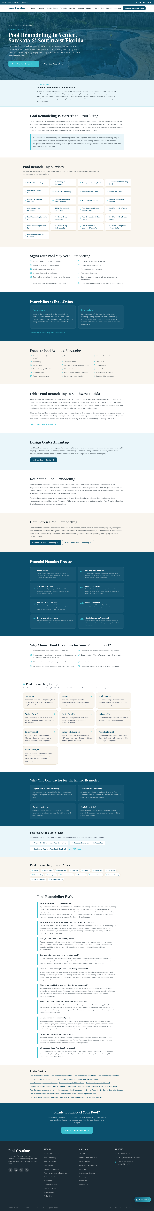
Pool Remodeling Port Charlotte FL (117, 227)
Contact (117, 8)
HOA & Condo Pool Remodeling (62, 209)
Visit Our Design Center (54, 64)
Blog (102, 8)
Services (41, 8)
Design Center (52, 8)
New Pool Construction (60, 1090)
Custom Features (50, 1184)
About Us (82, 1154)
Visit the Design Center (42, 460)
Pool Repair (113, 1086)
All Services (48, 1196)
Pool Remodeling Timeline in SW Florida (44, 1094)
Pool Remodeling (50, 1158)
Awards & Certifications (88, 1165)
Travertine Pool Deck (90, 192)
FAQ (96, 8)
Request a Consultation (134, 8)
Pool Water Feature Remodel (34, 200)
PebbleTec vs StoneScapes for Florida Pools (46, 1097)
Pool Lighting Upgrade (90, 200)
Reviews (109, 8)
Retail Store (48, 1181)
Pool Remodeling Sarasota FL (37, 218)
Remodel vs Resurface (100, 1086)
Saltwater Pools (90, 1090)
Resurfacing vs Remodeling (60, 183)
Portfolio (63, 8)
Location (81, 8)
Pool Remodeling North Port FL (118, 218)
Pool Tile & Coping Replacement (34, 192)
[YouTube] (21, 1170)
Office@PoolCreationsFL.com (129, 1158)
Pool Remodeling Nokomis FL (36, 227)
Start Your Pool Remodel (22, 64)
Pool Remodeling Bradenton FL (61, 218)
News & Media (84, 1161)
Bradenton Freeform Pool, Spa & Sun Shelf (50, 849)
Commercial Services (87, 1173)
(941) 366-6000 (145, 2)
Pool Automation (76, 1090)
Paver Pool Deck (115, 192)
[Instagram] (16, 1170)
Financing (72, 8)
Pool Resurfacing (84, 1086)
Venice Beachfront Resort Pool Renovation (50, 843)
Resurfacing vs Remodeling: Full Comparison (46, 333)
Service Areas (84, 1181)
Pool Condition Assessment (40, 1090)
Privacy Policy (114, 1208)
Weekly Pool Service (51, 1169)
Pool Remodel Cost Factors (116, 200)
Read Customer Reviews (88, 1158)
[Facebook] (10, 1170)
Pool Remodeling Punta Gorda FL (36, 235)
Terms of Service (126, 1208)
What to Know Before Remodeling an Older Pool (78, 1094)
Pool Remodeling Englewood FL (61, 227)
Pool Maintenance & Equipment (55, 1173)
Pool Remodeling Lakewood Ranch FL (89, 227)
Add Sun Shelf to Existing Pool (118, 183)
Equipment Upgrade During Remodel (62, 200)
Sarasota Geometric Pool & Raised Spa (88, 843)
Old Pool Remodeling (35, 183)
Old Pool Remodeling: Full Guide (42, 424)
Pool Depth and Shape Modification (90, 209)
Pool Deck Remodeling (63, 192)
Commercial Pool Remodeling (33, 209)
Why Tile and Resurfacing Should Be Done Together (83, 1097)
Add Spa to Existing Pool (91, 183)
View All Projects (75, 849)
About (88, 8)
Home (33, 8)
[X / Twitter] (27, 1170)
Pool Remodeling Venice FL (118, 209)
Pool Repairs (48, 1165)
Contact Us (83, 1184)
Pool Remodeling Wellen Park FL (91, 218)
